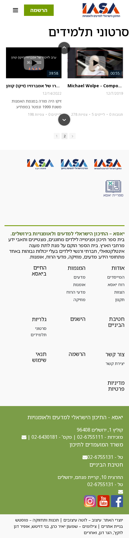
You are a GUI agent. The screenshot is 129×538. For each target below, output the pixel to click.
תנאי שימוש (39, 357)
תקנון (119, 299)
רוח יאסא (116, 284)
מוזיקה (80, 299)
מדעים (80, 277)
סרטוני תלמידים (38, 331)
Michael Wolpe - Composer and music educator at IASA (95, 85)
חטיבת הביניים (116, 322)
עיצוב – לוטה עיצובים (82, 520)
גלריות (39, 319)
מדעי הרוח (76, 292)
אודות (117, 268)
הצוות (119, 292)
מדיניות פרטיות (115, 386)
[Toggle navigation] (15, 10)
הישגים (78, 319)
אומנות (79, 284)
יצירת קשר (115, 363)
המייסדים (115, 277)
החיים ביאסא (39, 270)
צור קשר (115, 354)
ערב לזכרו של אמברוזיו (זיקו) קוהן (34, 85)
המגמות (77, 268)
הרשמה (38, 10)
